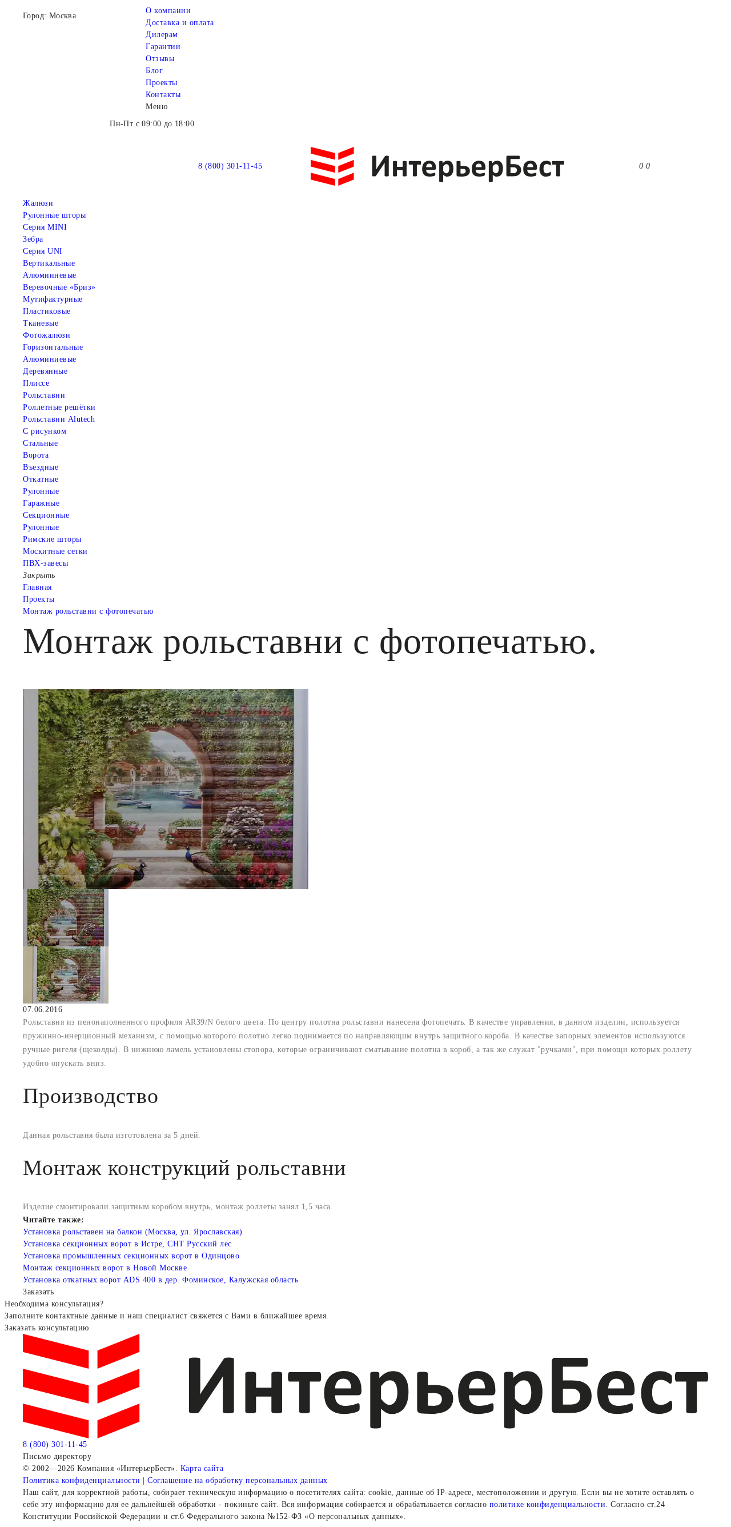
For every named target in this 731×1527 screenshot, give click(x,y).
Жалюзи (38, 203)
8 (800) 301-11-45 (230, 166)
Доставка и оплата (180, 22)
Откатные (40, 479)
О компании (168, 10)
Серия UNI (43, 251)
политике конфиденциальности (547, 1504)
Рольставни (44, 395)
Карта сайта (202, 1468)
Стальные (40, 443)
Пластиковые (47, 311)
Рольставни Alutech (59, 419)
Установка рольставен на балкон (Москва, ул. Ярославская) (132, 1232)
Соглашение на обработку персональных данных (237, 1480)
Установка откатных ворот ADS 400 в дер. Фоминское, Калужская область (160, 1280)
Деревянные (45, 371)
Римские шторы (52, 539)
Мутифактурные (53, 299)
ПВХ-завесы (45, 563)
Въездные (40, 467)
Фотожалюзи (46, 335)
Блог (154, 70)
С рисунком (44, 431)
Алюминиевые (50, 359)
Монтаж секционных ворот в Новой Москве (105, 1268)
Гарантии (163, 46)
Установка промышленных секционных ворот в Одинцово (131, 1256)
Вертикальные (49, 263)
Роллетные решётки (59, 407)
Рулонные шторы (54, 215)
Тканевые (40, 323)
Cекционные (46, 515)
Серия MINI (45, 227)
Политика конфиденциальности (81, 1480)
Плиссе (36, 383)
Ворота (36, 455)
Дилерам (162, 34)
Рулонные (41, 491)
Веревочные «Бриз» (59, 287)
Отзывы (160, 58)
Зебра (33, 239)
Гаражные (41, 503)
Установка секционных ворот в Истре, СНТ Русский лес (127, 1244)
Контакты (163, 94)
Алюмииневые (50, 275)
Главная (37, 587)
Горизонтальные (53, 347)
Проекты (162, 82)
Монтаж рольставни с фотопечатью (88, 611)
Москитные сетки (55, 551)
